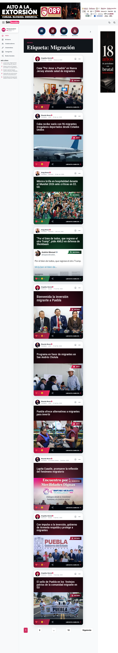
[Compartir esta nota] (52, 107)
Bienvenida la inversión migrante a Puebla (52, 298)
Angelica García (46, 58)
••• (79, 59)
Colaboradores (10, 43)
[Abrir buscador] (114, 22)
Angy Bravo (45, 172)
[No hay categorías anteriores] (26, 32)
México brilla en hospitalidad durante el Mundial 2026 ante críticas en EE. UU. (57, 184)
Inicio (7, 35)
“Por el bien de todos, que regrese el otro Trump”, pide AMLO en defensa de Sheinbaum (58, 241)
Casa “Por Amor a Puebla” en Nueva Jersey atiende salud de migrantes (57, 69)
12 (69, 630)
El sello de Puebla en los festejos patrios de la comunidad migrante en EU (57, 584)
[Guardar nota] (75, 59)
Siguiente (87, 630)
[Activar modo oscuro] (109, 22)
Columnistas (9, 47)
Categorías (8, 51)
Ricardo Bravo (46, 115)
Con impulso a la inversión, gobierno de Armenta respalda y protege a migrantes (57, 527)
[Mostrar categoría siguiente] (90, 32)
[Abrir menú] (3, 22)
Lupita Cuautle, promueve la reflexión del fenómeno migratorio (57, 470)
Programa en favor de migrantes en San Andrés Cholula (56, 356)
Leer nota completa (73, 107)
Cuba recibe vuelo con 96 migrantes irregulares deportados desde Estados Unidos (58, 126)
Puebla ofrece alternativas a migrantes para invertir (58, 413)
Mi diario (8, 39)
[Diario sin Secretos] (12, 22)
